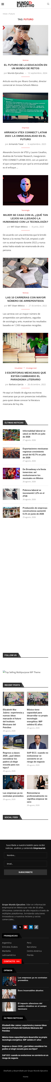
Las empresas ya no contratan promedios (13, 794)
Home (25, 1076)
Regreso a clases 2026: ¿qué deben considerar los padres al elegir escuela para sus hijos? (11, 760)
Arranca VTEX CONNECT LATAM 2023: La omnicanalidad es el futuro (25, 136)
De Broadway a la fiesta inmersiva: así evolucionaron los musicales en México (34, 473)
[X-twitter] (20, 927)
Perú (29, 943)
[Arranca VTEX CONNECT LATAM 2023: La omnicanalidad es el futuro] (25, 108)
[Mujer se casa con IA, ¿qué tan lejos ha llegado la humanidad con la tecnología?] (25, 190)
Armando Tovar (16, 144)
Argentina (6, 943)
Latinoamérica (9, 955)
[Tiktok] (36, 927)
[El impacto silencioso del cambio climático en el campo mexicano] (9, 1006)
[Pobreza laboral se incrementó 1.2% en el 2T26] (11, 494)
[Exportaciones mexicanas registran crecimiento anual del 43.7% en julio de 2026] (11, 452)
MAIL (18, 961)
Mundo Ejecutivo (16, 73)
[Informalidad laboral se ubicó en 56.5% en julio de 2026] (11, 435)
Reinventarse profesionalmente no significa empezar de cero (37, 797)
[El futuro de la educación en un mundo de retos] (25, 40)
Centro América (34, 951)
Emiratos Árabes (10, 947)
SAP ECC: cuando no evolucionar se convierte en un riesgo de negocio (37, 757)
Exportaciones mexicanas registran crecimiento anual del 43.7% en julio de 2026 (35, 453)
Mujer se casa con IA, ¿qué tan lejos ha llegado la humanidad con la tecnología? (25, 218)
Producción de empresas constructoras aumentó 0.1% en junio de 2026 (35, 511)
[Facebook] (15, 927)
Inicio (5, 13)
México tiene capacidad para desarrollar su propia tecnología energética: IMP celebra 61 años (37, 717)
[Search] (48, 4)
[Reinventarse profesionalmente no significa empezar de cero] (37, 782)
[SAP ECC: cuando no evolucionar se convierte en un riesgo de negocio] (37, 742)
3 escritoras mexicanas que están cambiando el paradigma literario (25, 376)
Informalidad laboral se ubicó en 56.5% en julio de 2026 (34, 434)
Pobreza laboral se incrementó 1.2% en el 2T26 (33, 493)
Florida (30, 955)
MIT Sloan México (19, 226)
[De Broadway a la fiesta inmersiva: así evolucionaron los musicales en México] (11, 473)
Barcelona (31, 947)
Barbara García (16, 384)
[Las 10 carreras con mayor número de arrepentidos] (25, 273)
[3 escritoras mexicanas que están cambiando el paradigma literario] (25, 348)
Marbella (6, 951)
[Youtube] (25, 927)
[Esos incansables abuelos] (9, 994)
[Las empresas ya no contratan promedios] (13, 782)
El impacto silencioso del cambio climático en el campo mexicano (32, 1006)
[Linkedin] (31, 927)
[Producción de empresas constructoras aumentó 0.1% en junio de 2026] (11, 512)
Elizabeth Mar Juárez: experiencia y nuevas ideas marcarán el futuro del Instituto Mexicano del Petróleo (13, 718)
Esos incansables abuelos (30, 990)
